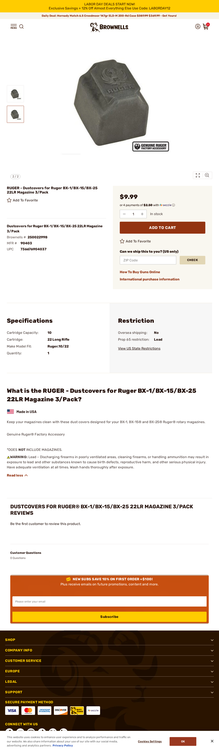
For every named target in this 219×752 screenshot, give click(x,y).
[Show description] (17, 475)
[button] (13, 26)
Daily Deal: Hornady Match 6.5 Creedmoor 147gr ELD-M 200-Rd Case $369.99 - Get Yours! (109, 15)
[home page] (109, 27)
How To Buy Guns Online (140, 272)
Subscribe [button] (109, 617)
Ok (183, 741)
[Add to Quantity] (142, 214)
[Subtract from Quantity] (124, 214)
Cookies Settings (150, 741)
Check (192, 260)
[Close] (212, 741)
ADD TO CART (162, 227)
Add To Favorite (25, 200)
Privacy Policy (63, 745)
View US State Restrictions (139, 348)
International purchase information (149, 279)
